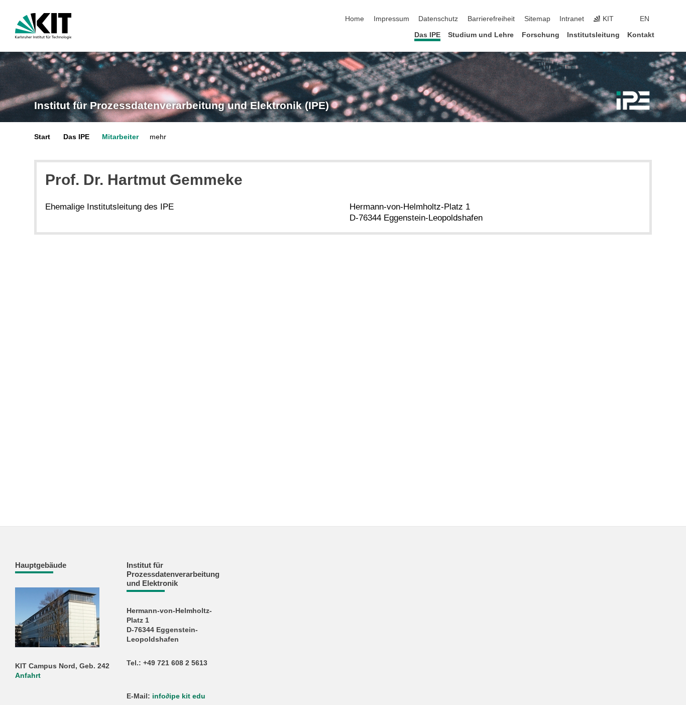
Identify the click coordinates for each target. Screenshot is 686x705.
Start (42, 137)
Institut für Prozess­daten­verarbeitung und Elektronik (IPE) (181, 105)
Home (354, 19)
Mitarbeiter (120, 137)
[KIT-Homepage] (43, 26)
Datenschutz (438, 19)
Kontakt (640, 35)
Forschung (540, 35)
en (644, 19)
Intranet (571, 19)
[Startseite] (668, 34)
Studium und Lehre (481, 35)
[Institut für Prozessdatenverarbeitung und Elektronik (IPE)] (633, 100)
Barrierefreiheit (491, 19)
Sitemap (537, 19)
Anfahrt (28, 675)
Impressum (391, 19)
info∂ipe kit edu (178, 696)
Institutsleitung (593, 35)
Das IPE (427, 35)
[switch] (668, 19)
